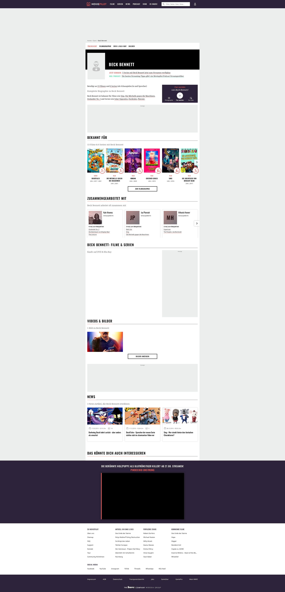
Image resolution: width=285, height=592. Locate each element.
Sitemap (90, 537)
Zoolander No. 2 (94, 99)
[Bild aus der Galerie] (105, 342)
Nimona (133, 178)
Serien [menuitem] (120, 4)
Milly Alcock (147, 541)
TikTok (126, 569)
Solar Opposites (121, 99)
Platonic (141, 99)
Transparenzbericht (136, 579)
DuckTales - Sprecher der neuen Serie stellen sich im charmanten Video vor (140, 434)
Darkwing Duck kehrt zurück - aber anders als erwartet (105, 434)
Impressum (91, 579)
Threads (137, 569)
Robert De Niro (149, 533)
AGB (104, 579)
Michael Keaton (149, 537)
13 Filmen (101, 86)
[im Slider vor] (197, 162)
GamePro (179, 579)
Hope (173, 537)
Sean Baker (147, 557)
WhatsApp (149, 569)
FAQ (88, 541)
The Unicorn (93, 234)
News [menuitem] (128, 4)
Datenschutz (117, 579)
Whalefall (174, 557)
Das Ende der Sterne (123, 533)
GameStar (165, 579)
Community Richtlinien (95, 557)
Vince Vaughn (148, 553)
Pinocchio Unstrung (143, 470)
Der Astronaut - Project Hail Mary (127, 549)
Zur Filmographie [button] (142, 189)
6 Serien (113, 86)
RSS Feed (162, 569)
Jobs (152, 579)
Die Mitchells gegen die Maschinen (140, 96)
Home (89, 41)
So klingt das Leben (122, 541)
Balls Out (129, 229)
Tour (89, 553)
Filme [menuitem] (112, 4)
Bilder (132, 46)
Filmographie (105, 46)
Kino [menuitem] (145, 4)
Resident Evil (176, 545)
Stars (94, 41)
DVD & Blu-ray (120, 46)
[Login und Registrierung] (195, 4)
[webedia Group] (142, 587)
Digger (174, 541)
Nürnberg (119, 557)
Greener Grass (152, 178)
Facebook (90, 569)
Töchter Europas (121, 545)
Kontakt (90, 549)
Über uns (90, 533)
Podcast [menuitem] (136, 4)
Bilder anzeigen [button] (142, 356)
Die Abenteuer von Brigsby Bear (189, 179)
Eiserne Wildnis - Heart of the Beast (184, 553)
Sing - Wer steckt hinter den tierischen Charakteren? (178, 434)
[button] (169, 99)
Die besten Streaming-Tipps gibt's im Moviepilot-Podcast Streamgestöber (153, 76)
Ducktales (133, 99)
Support (90, 545)
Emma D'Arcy (148, 549)
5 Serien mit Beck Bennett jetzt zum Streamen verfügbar (146, 72)
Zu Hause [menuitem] (153, 4)
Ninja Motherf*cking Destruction (127, 537)
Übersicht (92, 46)
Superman (167, 229)
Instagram (115, 569)
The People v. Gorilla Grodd (172, 232)
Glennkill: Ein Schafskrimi (124, 553)
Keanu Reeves (148, 545)
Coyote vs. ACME (177, 549)
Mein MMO (193, 579)
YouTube (103, 569)
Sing (122, 96)
